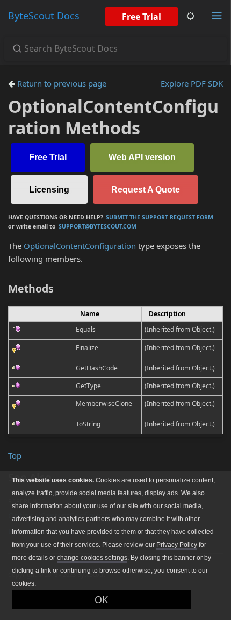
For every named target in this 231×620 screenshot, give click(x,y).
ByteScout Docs (44, 15)
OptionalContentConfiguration (80, 245)
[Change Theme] (190, 16)
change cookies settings (92, 557)
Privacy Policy (176, 544)
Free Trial (141, 17)
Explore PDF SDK (192, 83)
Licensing (49, 189)
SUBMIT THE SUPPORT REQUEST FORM (159, 217)
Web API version (142, 157)
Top (14, 455)
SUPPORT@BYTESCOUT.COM (97, 226)
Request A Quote (145, 189)
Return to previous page (60, 83)
